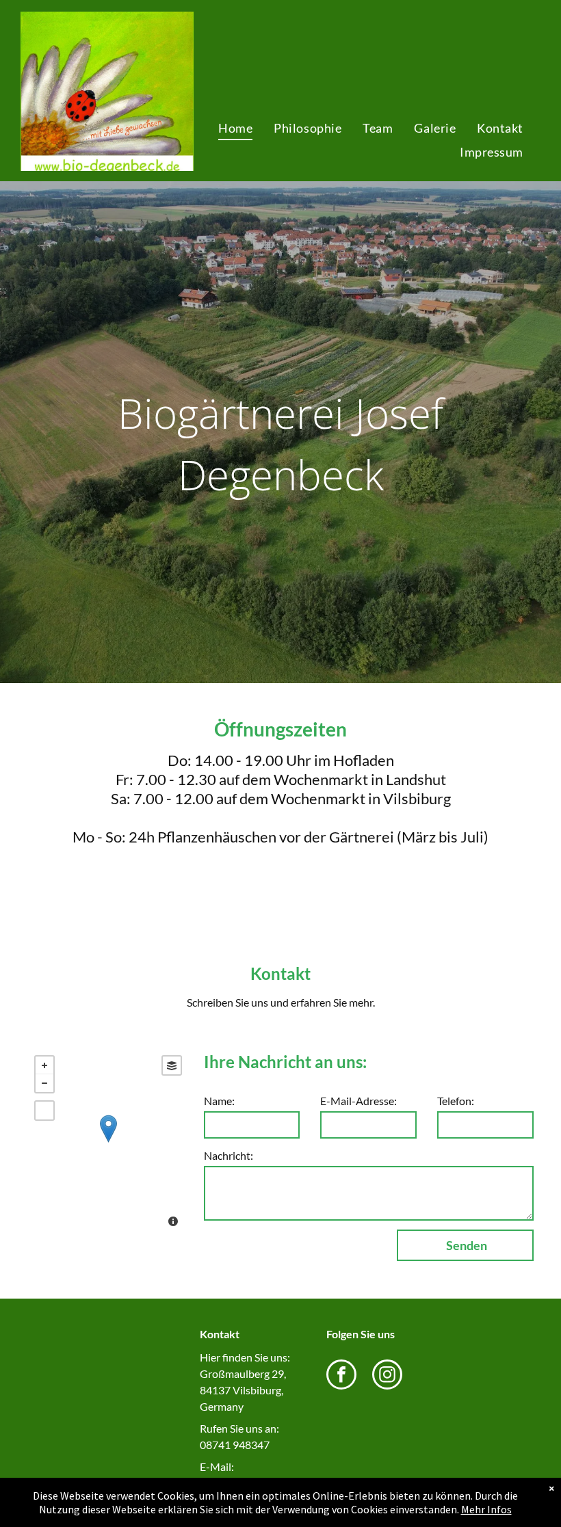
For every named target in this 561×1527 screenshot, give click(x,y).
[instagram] (387, 1376)
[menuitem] (235, 128)
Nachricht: (228, 1155)
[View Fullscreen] (44, 1110)
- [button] (44, 1083)
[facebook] (341, 1376)
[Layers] (172, 1065)
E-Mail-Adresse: (358, 1100)
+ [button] (44, 1065)
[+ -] (108, 1142)
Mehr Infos (486, 1509)
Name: (219, 1100)
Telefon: (455, 1100)
